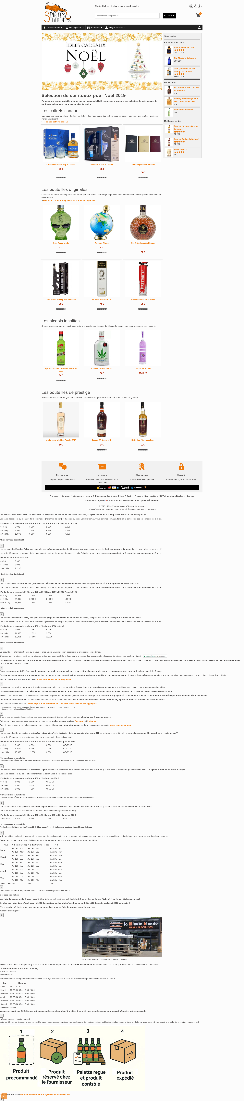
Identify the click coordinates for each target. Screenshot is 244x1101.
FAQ (129, 496)
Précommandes (102, 496)
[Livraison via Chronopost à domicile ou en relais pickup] (136, 487)
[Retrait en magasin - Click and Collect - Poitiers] (145, 487)
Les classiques (53, 27)
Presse (138, 496)
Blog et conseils (116, 27)
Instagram (92, 721)
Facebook (80, 721)
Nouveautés (150, 496)
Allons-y (169, 16)
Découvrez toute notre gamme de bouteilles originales (69, 200)
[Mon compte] (199, 27)
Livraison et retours (82, 496)
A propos (54, 496)
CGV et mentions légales (171, 496)
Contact (65, 496)
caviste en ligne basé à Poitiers (144, 500)
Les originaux (75, 27)
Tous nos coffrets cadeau (55, 122)
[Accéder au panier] (198, 16)
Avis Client (118, 496)
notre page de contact (120, 725)
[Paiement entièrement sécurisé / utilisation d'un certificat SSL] (101, 487)
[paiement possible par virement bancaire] (125, 487)
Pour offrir (95, 27)
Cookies (190, 496)
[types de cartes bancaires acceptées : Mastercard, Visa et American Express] (113, 487)
